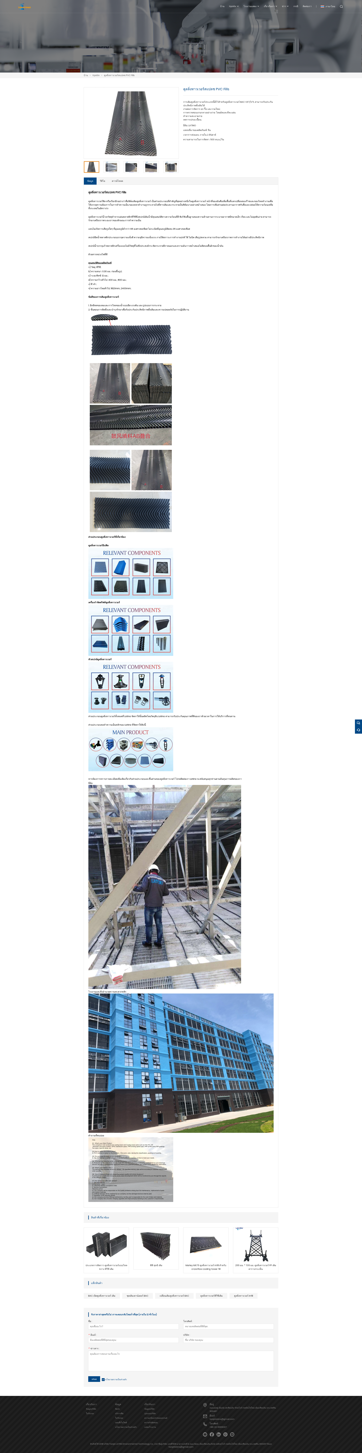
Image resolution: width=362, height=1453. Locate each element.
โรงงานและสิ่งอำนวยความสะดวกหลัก (107, 991)
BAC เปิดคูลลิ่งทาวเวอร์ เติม (101, 1295)
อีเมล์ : (92, 1335)
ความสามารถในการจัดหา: (196, 139)
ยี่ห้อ (90, 783)
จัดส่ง (117, 1409)
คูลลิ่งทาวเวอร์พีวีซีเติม (211, 1295)
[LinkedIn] (218, 1434)
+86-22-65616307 (218, 1427)
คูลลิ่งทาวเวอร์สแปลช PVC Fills (119, 75)
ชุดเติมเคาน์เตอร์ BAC (137, 1295)
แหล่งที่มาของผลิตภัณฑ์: (195, 130)
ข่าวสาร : (94, 1348)
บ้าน (86, 75)
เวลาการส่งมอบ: (191, 134)
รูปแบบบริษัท (150, 1413)
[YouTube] (205, 1434)
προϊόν (96, 75)
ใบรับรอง (90, 1413)
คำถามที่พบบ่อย (96, 1135)
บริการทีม (119, 1413)
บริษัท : (186, 1335)
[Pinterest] (225, 1434)
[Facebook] (212, 1434)
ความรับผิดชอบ (151, 1422)
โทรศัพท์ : (188, 1321)
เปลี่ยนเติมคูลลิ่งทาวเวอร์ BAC (174, 1295)
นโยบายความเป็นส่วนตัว (116, 1379)
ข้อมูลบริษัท (91, 1409)
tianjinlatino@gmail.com (222, 1419)
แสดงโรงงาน (150, 1427)
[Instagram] (232, 1434)
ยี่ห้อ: (185, 125)
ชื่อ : (90, 1321)
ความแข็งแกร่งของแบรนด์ (155, 1418)
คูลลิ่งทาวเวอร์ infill (243, 1295)
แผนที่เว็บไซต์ (121, 1422)
